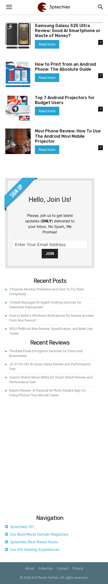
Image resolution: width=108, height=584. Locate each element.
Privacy (78, 568)
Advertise (46, 568)
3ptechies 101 (22, 526)
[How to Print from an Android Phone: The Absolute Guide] (18, 74)
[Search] (100, 7)
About (29, 568)
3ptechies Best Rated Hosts (34, 542)
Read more (47, 44)
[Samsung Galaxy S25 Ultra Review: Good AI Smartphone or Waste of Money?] (18, 36)
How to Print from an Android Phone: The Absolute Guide (65, 67)
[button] (9, 7)
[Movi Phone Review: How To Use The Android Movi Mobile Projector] (18, 141)
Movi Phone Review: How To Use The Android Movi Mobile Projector (68, 136)
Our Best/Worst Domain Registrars (39, 534)
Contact (62, 568)
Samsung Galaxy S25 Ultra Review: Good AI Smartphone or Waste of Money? (67, 30)
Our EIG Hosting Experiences (34, 549)
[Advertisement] (54, 457)
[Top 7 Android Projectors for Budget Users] (18, 108)
